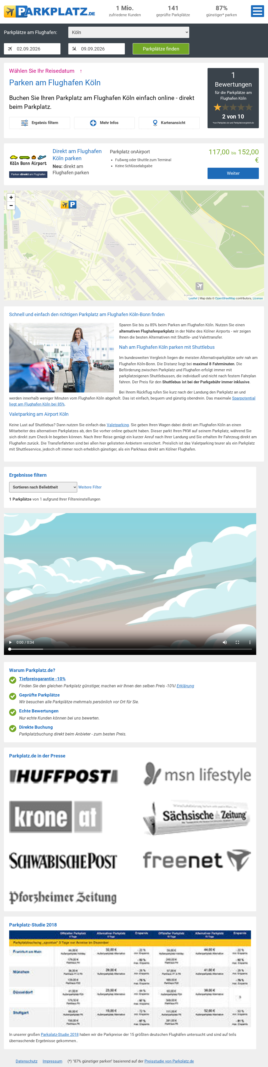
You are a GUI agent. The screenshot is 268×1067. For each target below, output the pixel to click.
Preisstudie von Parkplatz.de (169, 1061)
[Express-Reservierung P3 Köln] (68, 205)
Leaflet (193, 298)
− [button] (11, 205)
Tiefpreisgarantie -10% (42, 678)
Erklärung (185, 685)
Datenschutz (26, 1061)
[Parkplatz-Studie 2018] (130, 1028)
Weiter (233, 173)
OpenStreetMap (225, 298)
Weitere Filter (90, 487)
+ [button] (11, 197)
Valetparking (118, 425)
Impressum (52, 1061)
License (258, 298)
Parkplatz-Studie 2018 (60, 1034)
